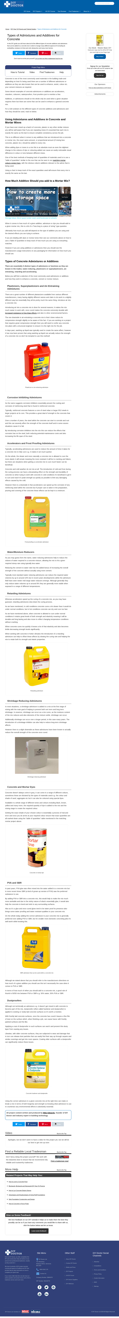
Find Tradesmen (74, 11)
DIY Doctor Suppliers (72, 1279)
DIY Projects (37, 11)
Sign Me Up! (100, 75)
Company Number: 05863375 (44, 1277)
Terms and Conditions (100, 1270)
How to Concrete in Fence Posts (19, 1203)
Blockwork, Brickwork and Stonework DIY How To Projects (27, 1186)
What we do (43, 17)
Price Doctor (87, 17)
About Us (86, 11)
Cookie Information (99, 1278)
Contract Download (45, 17)
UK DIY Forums (50, 11)
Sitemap (96, 1286)
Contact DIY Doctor (71, 1263)
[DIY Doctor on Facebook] (39, 1289)
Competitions (97, 1265)
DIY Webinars (70, 1283)
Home (7, 29)
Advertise (96, 1261)
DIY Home (27, 11)
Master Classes (73, 17)
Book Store (87, 17)
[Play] (65, 204)
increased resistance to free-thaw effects (21, 313)
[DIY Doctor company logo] (13, 1255)
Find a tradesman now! (60, 1161)
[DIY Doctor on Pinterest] (53, 1289)
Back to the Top (61, 1133)
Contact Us (43, 1273)
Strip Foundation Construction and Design (22, 1199)
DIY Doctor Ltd (97, 1311)
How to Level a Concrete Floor (18, 1181)
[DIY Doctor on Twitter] (46, 1289)
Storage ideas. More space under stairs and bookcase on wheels (31, 190)
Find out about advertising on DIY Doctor (100, 87)
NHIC (95, 1282)
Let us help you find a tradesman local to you (49, 58)
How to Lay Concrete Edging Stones (20, 1190)
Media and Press (70, 1267)
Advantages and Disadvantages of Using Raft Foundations (27, 1195)
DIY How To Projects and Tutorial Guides (23, 29)
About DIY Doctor (30, 17)
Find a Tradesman (30, 17)
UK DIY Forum (70, 1275)
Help (62, 72)
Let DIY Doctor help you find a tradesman (62, 1157)
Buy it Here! (99, 56)
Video (32, 72)
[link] (8, 189)
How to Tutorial (17, 72)
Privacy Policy (98, 1274)
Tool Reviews (62, 11)
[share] (54, 188)
